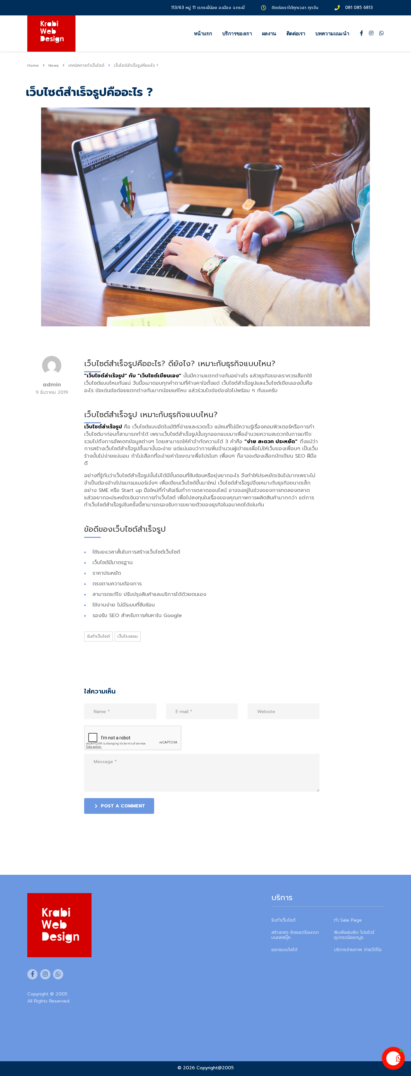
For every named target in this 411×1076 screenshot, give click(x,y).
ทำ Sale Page (348, 920)
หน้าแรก (203, 33)
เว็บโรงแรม (128, 636)
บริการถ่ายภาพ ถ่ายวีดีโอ (358, 949)
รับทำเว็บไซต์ (98, 636)
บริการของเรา (237, 33)
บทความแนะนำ (332, 33)
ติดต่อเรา (295, 33)
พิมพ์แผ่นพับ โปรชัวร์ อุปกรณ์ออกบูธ (354, 935)
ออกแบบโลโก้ (284, 949)
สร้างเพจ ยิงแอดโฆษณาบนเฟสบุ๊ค (295, 935)
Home (33, 65)
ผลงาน (269, 33)
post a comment (123, 806)
